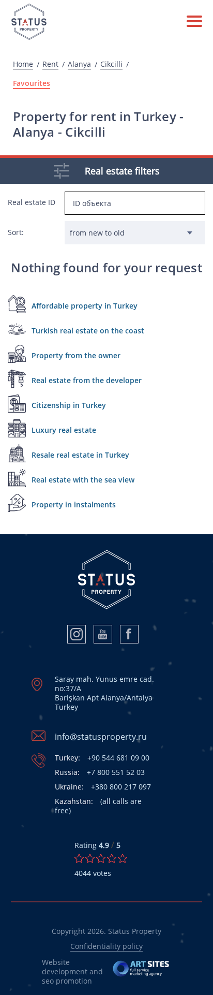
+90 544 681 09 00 (102, 758)
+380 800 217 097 (103, 787)
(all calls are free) (98, 806)
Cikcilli (111, 64)
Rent (50, 64)
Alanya (79, 64)
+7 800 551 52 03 (100, 772)
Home (23, 64)
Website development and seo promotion (72, 972)
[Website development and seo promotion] (141, 972)
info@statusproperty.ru (101, 736)
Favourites (31, 83)
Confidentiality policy (106, 946)
